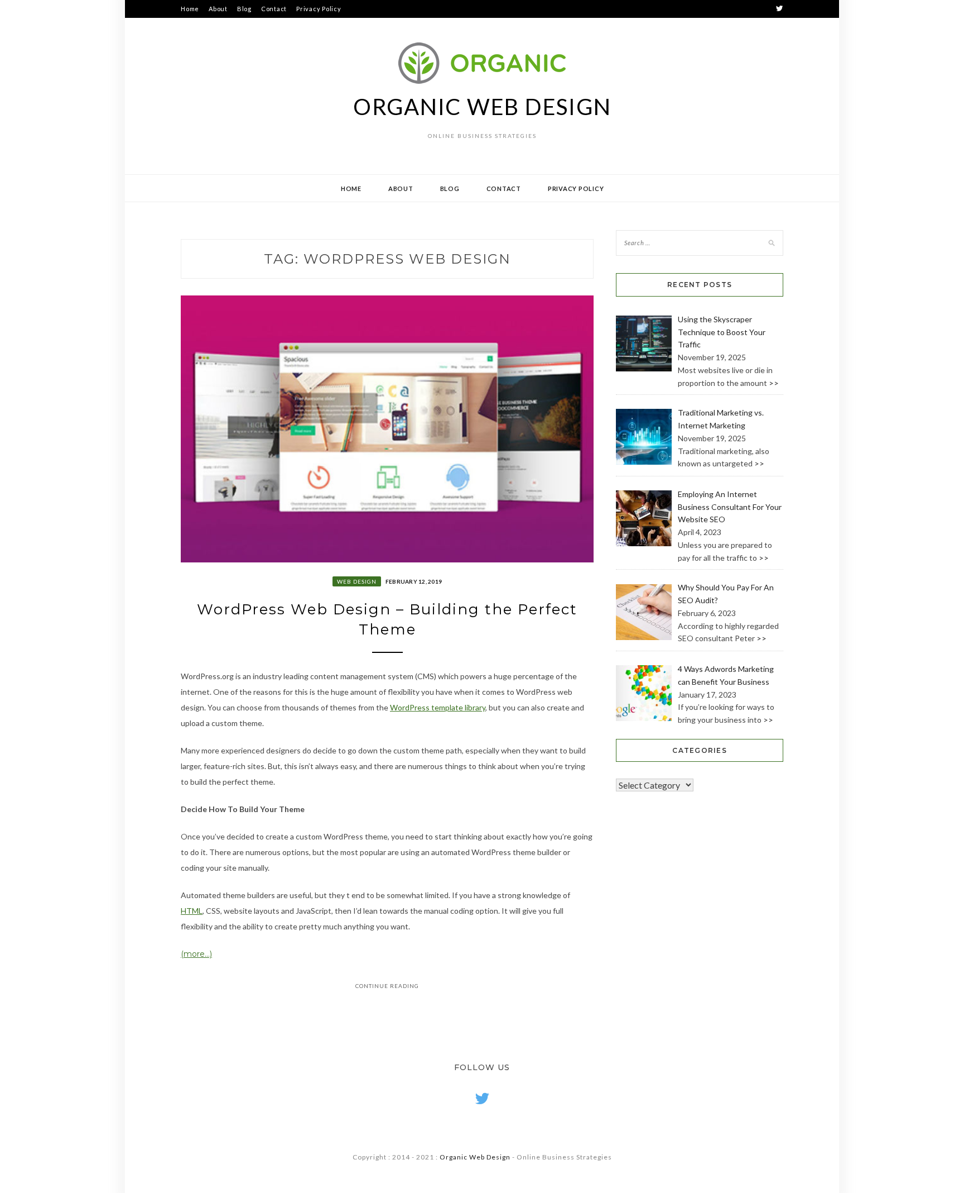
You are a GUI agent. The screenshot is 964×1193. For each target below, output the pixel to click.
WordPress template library (437, 707)
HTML (192, 910)
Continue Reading (387, 985)
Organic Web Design (482, 106)
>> (774, 383)
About (218, 8)
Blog (244, 8)
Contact (274, 8)
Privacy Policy (318, 8)
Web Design (357, 581)
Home (190, 8)
